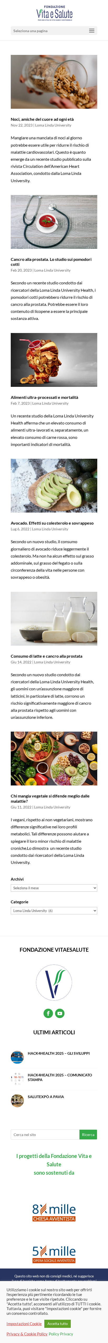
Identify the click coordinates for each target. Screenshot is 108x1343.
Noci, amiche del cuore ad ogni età (42, 119)
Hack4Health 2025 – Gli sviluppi (59, 1053)
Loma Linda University (53, 125)
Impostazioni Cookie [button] (24, 1324)
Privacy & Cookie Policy (27, 1334)
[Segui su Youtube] (59, 1013)
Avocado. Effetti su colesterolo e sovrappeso (52, 522)
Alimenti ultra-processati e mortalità (44, 397)
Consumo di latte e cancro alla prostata (46, 655)
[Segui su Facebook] (48, 1013)
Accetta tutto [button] (57, 1324)
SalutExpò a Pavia (46, 1096)
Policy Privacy (61, 1334)
